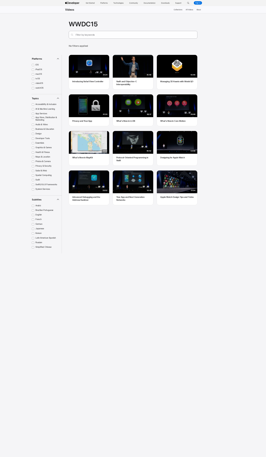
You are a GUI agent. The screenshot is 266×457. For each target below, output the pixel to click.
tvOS (37, 78)
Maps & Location (42, 157)
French (38, 219)
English (38, 214)
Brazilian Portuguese (44, 210)
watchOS (39, 88)
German (38, 224)
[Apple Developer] (72, 3)
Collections (178, 10)
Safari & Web (41, 170)
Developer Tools (42, 138)
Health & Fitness (42, 152)
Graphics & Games (43, 147)
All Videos (189, 10)
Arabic (38, 205)
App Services (41, 113)
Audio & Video (41, 124)
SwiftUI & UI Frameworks (46, 184)
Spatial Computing (43, 175)
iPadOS (38, 69)
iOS (37, 65)
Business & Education (44, 129)
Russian (38, 242)
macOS (38, 74)
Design (38, 134)
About (198, 10)
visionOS (39, 83)
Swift (37, 180)
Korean (38, 233)
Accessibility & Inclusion (45, 104)
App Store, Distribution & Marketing (46, 118)
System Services (42, 189)
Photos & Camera (43, 161)
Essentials (39, 143)
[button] (188, 3)
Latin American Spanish (45, 238)
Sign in (197, 3)
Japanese (39, 228)
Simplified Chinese (43, 247)
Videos (69, 9)
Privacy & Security (43, 166)
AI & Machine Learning (45, 109)
